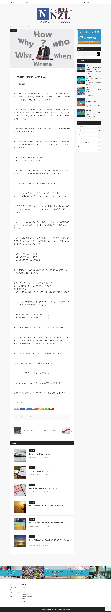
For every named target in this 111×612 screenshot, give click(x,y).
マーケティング (89, 130)
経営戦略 (13, 30)
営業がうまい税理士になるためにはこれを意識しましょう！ (48, 523)
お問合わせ (86, 2)
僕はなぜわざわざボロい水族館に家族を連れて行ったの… (93, 68)
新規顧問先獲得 (89, 138)
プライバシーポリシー (14, 594)
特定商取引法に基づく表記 (15, 592)
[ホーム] (12, 2)
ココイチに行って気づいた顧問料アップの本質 (93, 79)
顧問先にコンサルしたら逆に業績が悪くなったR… (93, 90)
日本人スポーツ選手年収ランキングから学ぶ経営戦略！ (47, 505)
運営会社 (57, 2)
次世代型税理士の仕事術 (89, 142)
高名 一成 (23, 416)
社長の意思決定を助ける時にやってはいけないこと (45, 488)
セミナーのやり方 (89, 126)
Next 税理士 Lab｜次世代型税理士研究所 (54, 609)
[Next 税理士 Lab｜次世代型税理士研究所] (55, 19)
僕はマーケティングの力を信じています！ (93, 113)
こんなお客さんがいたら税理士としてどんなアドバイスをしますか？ (49, 541)
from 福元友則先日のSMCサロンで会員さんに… (93, 106)
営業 (89, 134)
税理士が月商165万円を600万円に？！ (93, 102)
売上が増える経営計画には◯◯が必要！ (42, 471)
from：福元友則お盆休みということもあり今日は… (93, 117)
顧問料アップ (89, 150)
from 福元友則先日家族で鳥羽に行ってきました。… (93, 72)
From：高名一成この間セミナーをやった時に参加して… (93, 94)
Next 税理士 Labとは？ (28, 2)
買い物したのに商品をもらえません (40, 454)
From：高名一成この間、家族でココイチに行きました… (93, 83)
